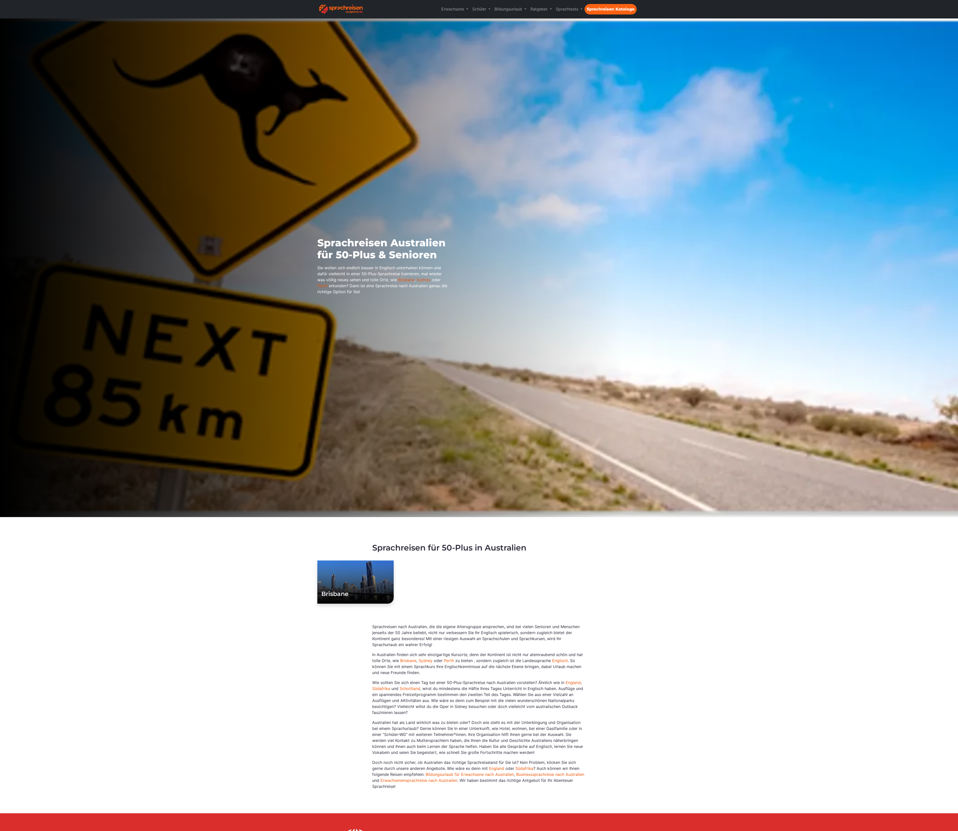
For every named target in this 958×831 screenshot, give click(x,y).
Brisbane (406, 279)
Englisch (560, 660)
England (573, 682)
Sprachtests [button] (568, 8)
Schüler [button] (479, 8)
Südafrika (381, 688)
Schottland (410, 688)
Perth (322, 285)
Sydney (424, 279)
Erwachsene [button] (453, 8)
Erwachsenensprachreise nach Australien (418, 780)
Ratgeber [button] (539, 8)
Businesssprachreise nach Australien (550, 774)
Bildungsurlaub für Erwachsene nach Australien (470, 774)
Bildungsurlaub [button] (508, 8)
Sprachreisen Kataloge (610, 9)
